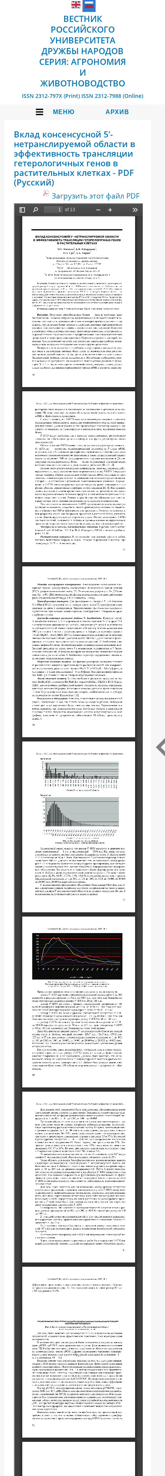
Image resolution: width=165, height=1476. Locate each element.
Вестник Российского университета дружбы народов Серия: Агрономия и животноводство (82, 51)
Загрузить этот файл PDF (96, 195)
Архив (117, 112)
